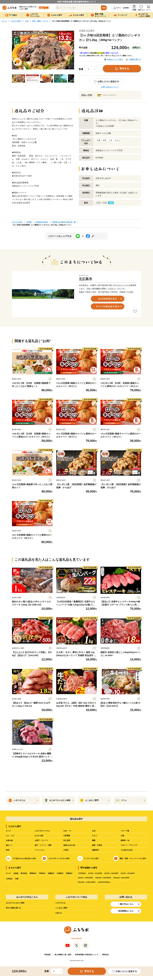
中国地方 (60, 873)
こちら (117, 55)
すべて (8, 831)
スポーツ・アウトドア (129, 845)
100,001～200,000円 (103, 878)
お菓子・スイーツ (41, 840)
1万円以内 (82, 873)
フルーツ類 (125, 831)
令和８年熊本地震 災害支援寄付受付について (76, 2)
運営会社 (105, 955)
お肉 (26, 21)
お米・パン (67, 831)
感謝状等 (95, 850)
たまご (94, 835)
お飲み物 (9, 840)
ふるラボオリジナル (42, 831)
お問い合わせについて (110, 87)
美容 (7, 850)
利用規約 (47, 955)
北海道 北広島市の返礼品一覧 (64, 222)
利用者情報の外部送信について (86, 955)
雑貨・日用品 (97, 845)
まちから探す (17, 222)
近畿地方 (51, 873)
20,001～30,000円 (111, 873)
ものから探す (16, 21)
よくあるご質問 (61, 908)
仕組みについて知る (115, 59)
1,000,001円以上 (104, 882)
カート (148, 10)
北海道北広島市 (42, 222)
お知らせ (58, 913)
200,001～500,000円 (121, 878)
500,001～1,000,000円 (86, 882)
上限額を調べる (134, 59)
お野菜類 (66, 835)
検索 (104, 8)
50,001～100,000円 (85, 878)
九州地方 (9, 879)
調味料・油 (125, 840)
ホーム (4, 21)
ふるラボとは (60, 903)
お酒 (122, 835)
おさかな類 (39, 835)
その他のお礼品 (126, 850)
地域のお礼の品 (69, 845)
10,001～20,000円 (95, 873)
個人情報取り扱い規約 (63, 955)
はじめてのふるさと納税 (15, 903)
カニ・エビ (10, 835)
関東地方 (33, 873)
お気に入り (141, 10)
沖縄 (16, 879)
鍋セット (9, 845)
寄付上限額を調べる (13, 908)
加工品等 (66, 840)
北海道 (29, 222)
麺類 (93, 840)
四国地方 (69, 873)
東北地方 (24, 873)
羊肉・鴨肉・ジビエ (40, 21)
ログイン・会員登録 (122, 8)
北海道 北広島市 (87, 30)
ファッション (40, 850)
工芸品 (65, 850)
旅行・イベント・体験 (43, 845)
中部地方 (42, 873)
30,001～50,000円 (127, 873)
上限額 (134, 10)
